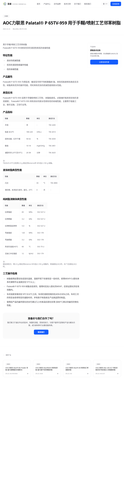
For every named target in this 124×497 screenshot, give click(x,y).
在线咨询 (115, 4)
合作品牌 (57, 4)
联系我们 (87, 4)
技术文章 (67, 4)
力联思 (6, 16)
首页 (38, 4)
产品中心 (47, 4)
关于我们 (77, 4)
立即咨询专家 (104, 62)
